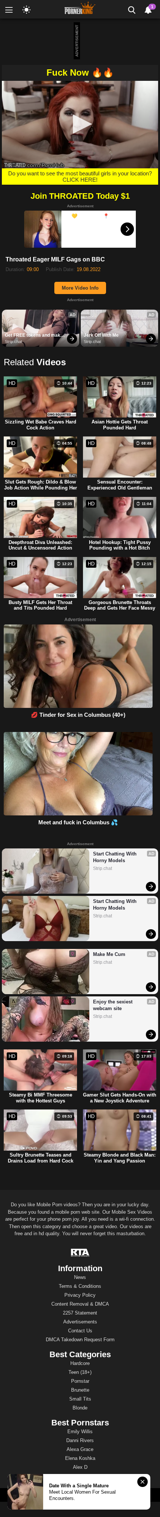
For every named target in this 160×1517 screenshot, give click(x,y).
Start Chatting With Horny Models (115, 857)
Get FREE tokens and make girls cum (34, 336)
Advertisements (80, 1322)
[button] (80, 124)
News (80, 1277)
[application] (80, 124)
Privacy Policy (80, 1295)
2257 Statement (80, 1313)
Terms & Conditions (80, 1286)
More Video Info (80, 288)
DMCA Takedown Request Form (80, 1339)
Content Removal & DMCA (80, 1304)
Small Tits (80, 1399)
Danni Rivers (80, 1440)
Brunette (80, 1390)
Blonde (80, 1408)
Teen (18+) (80, 1372)
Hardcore (80, 1363)
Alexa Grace (80, 1449)
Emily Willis (80, 1431)
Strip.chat (13, 341)
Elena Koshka (80, 1458)
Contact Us (80, 1330)
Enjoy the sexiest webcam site (113, 1005)
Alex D (80, 1467)
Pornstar (80, 1381)
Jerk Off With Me (101, 335)
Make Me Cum (109, 954)
